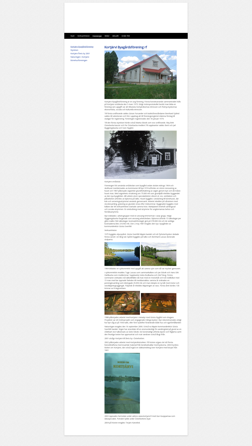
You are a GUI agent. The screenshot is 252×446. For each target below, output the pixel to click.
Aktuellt (115, 36)
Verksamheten (83, 36)
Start (72, 36)
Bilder (107, 36)
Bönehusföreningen (78, 60)
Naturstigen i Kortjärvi (79, 57)
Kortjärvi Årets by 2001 (80, 53)
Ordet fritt (126, 36)
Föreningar (97, 36)
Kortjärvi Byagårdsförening (99, 18)
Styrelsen (74, 50)
